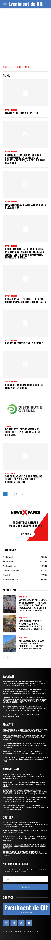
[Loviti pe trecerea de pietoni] (25, 92)
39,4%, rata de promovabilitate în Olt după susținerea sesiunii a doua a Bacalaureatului (22, 752)
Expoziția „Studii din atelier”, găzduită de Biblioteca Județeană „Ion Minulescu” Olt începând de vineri (25, 854)
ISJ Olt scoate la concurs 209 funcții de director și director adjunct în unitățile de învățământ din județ (25, 759)
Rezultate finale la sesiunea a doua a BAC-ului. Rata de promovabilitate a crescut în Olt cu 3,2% (25, 731)
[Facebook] (6, 923)
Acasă (6, 66)
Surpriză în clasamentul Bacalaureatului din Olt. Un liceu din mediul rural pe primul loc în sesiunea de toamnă (25, 745)
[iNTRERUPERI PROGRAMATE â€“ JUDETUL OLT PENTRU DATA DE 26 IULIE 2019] (25, 409)
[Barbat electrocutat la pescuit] (25, 323)
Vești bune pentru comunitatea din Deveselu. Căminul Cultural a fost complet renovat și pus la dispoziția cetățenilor (25, 807)
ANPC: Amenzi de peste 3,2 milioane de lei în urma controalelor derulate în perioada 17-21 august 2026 (31, 624)
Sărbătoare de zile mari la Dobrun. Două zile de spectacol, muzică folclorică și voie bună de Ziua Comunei (24, 846)
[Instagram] (13, 923)
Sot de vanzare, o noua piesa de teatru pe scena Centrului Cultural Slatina (23, 479)
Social (9, 426)
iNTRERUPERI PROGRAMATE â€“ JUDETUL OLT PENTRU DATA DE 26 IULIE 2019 (22, 432)
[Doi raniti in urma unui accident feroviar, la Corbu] (25, 364)
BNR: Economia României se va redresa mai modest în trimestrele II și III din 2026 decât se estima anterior (31, 644)
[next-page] (22, 494)
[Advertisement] (25, 34)
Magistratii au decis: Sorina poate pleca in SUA (25, 206)
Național (23, 597)
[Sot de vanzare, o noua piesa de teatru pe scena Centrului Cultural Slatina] (25, 456)
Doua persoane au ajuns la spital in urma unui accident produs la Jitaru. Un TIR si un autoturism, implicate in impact (25, 253)
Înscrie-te (25, 887)
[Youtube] (29, 923)
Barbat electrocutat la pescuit (24, 343)
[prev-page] (4, 657)
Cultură (10, 473)
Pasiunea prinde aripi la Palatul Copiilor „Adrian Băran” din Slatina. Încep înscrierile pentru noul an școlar (24, 738)
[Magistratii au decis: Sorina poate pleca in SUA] (25, 184)
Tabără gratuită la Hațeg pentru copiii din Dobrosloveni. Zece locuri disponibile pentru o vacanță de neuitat (24, 776)
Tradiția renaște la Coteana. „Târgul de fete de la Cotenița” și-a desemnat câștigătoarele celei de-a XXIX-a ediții (25, 838)
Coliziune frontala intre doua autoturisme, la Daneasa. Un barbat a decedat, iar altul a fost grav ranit (25, 159)
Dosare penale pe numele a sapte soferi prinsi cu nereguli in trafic (25, 300)
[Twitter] (21, 923)
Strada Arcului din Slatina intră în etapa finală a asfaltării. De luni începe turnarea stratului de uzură (24, 784)
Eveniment (11, 110)
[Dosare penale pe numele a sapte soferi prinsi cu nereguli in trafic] (25, 278)
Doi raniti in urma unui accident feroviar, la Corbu (24, 386)
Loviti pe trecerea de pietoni (22, 113)
